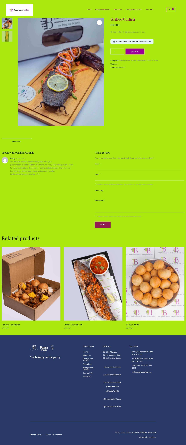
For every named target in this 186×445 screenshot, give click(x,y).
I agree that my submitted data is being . (120, 216)
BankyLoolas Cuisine (123, 432)
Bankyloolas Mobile (102, 10)
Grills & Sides (152, 60)
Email (97, 174)
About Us (149, 10)
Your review (100, 200)
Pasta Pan (118, 10)
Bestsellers (141, 60)
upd (115, 64)
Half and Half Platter (11, 324)
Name (97, 164)
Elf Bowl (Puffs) (132, 324)
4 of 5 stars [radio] (105, 194)
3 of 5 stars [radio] (102, 194)
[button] (102, 9)
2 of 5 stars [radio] (99, 194)
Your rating (99, 190)
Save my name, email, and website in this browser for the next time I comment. (125, 184)
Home (89, 10)
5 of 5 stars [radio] (108, 194)
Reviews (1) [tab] (16, 141)
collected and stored (133, 216)
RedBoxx (152, 437)
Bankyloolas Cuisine (134, 10)
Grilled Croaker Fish (73, 324)
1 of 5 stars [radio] (96, 194)
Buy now (135, 51)
